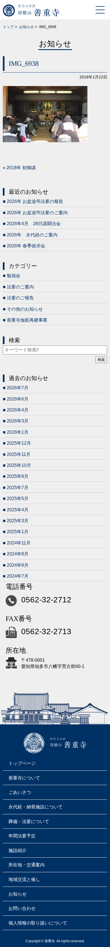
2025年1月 (17, 531)
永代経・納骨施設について (35, 806)
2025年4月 (17, 509)
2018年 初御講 (21, 167)
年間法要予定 (22, 835)
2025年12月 (19, 443)
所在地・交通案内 (26, 864)
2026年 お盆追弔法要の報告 (35, 201)
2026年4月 (17, 410)
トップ (8, 27)
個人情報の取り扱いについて (37, 923)
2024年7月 (17, 576)
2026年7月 (17, 387)
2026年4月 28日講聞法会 (34, 223)
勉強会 (13, 275)
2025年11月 (18, 454)
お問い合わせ (22, 908)
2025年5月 (17, 498)
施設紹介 (17, 850)
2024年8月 (17, 565)
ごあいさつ (19, 792)
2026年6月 (17, 399)
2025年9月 (17, 476)
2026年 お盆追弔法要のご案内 (37, 212)
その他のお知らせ (25, 309)
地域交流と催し (24, 879)
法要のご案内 (20, 286)
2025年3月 (17, 520)
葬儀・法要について (28, 821)
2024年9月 (17, 554)
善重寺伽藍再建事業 (27, 320)
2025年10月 (19, 465)
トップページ (22, 763)
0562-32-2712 (46, 599)
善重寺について (24, 778)
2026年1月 (17, 432)
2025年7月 (17, 487)
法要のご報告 (20, 297)
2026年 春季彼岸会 (26, 245)
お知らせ (26, 27)
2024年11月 (18, 543)
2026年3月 (17, 421)
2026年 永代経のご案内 (32, 234)
